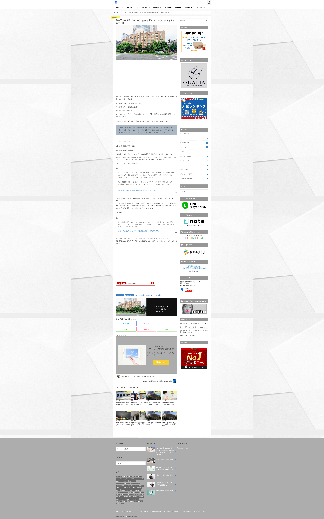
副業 (118, 492)
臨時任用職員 (132, 501)
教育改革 (119, 499)
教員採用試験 (127, 496)
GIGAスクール (130, 295)
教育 (141, 496)
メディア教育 (139, 485)
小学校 (134, 494)
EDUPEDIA (119, 476)
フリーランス (135, 483)
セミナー (182, 165)
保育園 (139, 487)
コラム (136, 7)
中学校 (118, 487)
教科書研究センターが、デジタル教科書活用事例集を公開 (165, 468)
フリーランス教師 (121, 485)
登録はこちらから (161, 362)
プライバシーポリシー (200, 7)
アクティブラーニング (122, 481)
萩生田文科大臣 (139, 295)
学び (118, 494)
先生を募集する (188, 7)
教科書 (135, 496)
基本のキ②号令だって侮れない (189, 323)
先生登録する (178, 7)
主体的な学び (126, 487)
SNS (139, 476)
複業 (140, 501)
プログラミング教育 (186, 174)
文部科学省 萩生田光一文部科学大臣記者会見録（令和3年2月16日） (138, 190)
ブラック (130, 485)
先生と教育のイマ (146, 7)
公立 (131, 490)
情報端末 (148, 295)
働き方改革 (124, 490)
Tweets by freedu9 (182, 448)
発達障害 (119, 501)
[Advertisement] (146, 78)
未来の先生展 (127, 499)
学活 (128, 494)
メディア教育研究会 (186, 178)
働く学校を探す (168, 7)
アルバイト (132, 481)
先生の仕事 (129, 7)
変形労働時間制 (132, 492)
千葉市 (124, 492)
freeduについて (120, 7)
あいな (125, 479)
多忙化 (140, 492)
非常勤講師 (119, 503)
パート (127, 483)
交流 (133, 487)
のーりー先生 (139, 479)
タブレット (164, 295)
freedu (201, 323)
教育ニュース (121, 295)
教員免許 (119, 496)
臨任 (125, 501)
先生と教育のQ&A (157, 7)
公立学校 (137, 490)
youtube (119, 479)
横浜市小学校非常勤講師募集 (165, 459)
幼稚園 (140, 494)
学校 (123, 494)
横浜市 (135, 499)
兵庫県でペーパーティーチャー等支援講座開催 (165, 484)
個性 (118, 490)
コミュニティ (120, 483)
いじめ (131, 479)
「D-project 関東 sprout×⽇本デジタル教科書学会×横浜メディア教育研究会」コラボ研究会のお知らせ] (165, 451)
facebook (127, 476)
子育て (182, 151)
